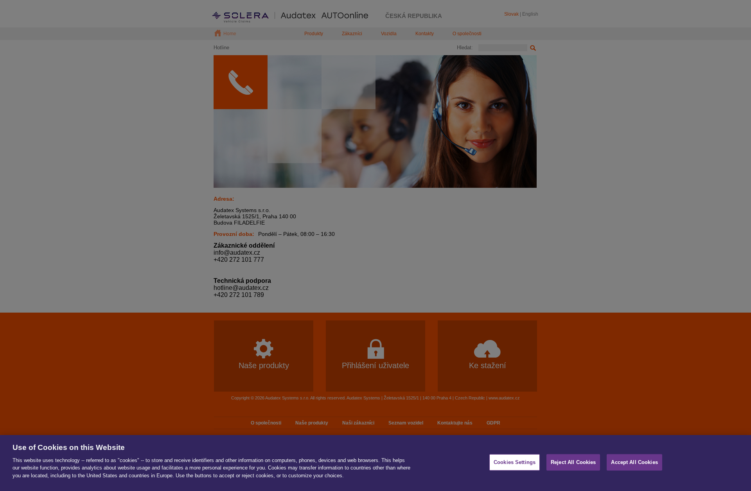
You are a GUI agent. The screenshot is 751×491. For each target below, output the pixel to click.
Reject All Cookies (573, 462)
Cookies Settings (514, 462)
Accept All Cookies (634, 462)
